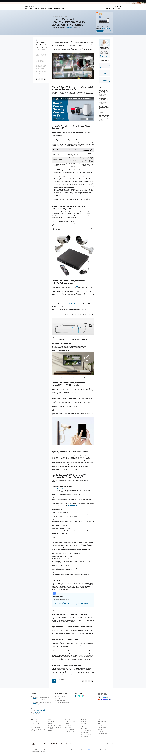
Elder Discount (68, 727)
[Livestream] (120, 6)
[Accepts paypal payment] (101, 699)
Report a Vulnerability (86, 734)
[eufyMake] (40, 0)
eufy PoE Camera (74, 304)
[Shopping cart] (115, 6)
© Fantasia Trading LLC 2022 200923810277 (40, 749)
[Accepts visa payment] (110, 699)
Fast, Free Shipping (60, 696)
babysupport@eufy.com (41, 709)
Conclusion (38, 73)
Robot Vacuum (34, 721)
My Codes (50, 723)
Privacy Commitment (103, 727)
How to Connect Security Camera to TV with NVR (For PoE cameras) (41, 60)
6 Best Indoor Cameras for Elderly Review (104, 146)
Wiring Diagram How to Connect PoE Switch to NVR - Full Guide (71, 603)
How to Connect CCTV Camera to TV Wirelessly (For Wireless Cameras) (41, 70)
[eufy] (36, 0)
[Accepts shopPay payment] (104, 699)
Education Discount (69, 725)
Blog (99, 723)
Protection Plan (84, 721)
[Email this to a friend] (92, 681)
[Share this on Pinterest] (89, 681)
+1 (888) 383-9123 (36, 706)
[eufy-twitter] (105, 694)
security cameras (61, 142)
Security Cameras (64, 16)
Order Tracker (51, 721)
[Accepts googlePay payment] (112, 697)
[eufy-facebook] (102, 694)
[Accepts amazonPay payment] (101, 697)
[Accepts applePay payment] (107, 697)
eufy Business (68, 723)
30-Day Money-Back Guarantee (63, 698)
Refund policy (67, 749)
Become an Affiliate (69, 729)
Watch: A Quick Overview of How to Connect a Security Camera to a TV (41, 46)
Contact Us (100, 725)
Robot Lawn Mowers (35, 727)
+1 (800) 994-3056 (37, 703)
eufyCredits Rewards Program (55, 725)
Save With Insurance (69, 731)
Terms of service (103, 749)
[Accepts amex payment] (104, 697)
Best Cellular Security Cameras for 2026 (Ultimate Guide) (104, 138)
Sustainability (101, 729)
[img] (99, 697)
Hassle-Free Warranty (61, 700)
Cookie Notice (35, 751)
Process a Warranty (85, 732)
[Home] (30, 6)
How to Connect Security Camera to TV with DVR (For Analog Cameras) (41, 55)
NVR (77, 286)
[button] (75, 696)
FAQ (36, 75)
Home (53, 16)
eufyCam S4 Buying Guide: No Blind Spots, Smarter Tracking (104, 163)
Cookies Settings (95, 749)
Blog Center (57, 16)
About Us (52, 749)
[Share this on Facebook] (86, 681)
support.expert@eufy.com (42, 710)
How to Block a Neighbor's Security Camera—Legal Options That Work (104, 154)
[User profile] (117, 6)
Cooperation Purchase (70, 721)
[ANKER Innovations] (116, 0)
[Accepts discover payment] (110, 697)
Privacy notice (74, 749)
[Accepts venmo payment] (107, 699)
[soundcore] (46, 0)
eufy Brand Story (102, 721)
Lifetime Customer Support (62, 702)
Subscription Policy (43, 751)
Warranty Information (86, 730)
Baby (32, 725)
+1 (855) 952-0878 (36, 701)
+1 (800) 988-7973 (36, 698)
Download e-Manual (86, 736)
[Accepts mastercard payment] (99, 699)
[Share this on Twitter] (83, 681)
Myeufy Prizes (51, 730)
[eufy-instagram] (99, 694)
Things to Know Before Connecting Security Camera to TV (41, 51)
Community (100, 731)
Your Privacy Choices (83, 749)
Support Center (84, 728)
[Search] (112, 6)
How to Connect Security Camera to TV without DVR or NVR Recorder (41, 65)
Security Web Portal (85, 723)
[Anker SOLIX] (32, 0)
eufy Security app (72, 505)
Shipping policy (59, 749)
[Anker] (26, 0)
